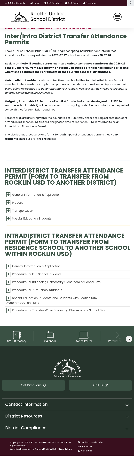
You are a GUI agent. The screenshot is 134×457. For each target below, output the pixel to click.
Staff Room (73, 3)
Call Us (98, 385)
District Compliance (25, 428)
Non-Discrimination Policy (91, 442)
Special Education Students (32, 219)
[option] (17, 3)
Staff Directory (54, 3)
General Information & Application (36, 195)
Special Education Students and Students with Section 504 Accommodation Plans (51, 300)
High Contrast (86, 446)
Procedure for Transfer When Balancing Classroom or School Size (58, 310)
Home (37, 3)
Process (17, 203)
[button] (19, 3)
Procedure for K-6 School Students (37, 274)
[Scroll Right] (129, 339)
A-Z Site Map (86, 451)
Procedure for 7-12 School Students (37, 290)
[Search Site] (130, 3)
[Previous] (5, 3)
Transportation (22, 211)
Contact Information (26, 404)
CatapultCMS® (42, 449)
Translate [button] (91, 3)
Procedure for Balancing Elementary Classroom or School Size (56, 282)
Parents (21, 28)
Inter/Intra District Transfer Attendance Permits (61, 28)
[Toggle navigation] (117, 17)
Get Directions (31, 385)
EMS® (55, 449)
